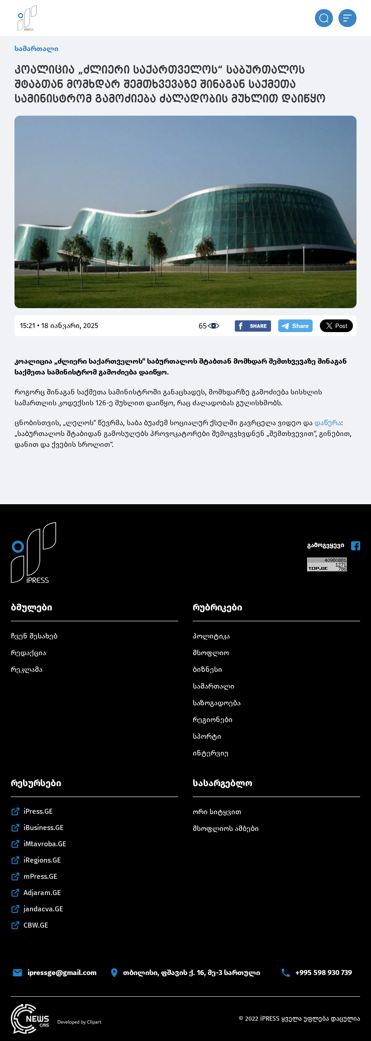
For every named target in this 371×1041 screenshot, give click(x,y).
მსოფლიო (211, 652)
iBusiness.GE (44, 827)
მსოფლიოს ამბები (226, 828)
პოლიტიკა (211, 636)
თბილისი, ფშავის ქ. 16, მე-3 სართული (191, 972)
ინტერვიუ (210, 753)
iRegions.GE (42, 860)
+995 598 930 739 (323, 972)
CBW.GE (36, 925)
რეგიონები (213, 719)
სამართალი (36, 48)
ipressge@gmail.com (62, 972)
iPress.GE (38, 811)
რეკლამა (27, 669)
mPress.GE (40, 876)
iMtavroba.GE (45, 843)
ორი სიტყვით (217, 811)
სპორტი (207, 736)
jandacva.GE (43, 909)
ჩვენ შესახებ (34, 636)
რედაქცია (28, 652)
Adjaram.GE (42, 892)
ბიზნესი (207, 669)
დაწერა (327, 422)
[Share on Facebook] (253, 326)
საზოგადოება (217, 703)
